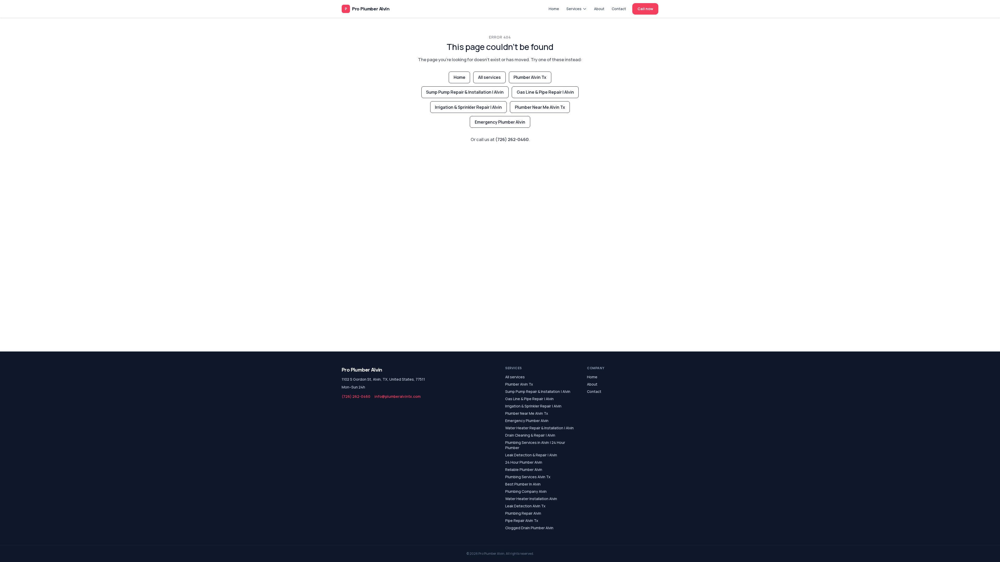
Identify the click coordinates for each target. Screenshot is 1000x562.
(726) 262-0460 (512, 139)
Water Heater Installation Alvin (531, 498)
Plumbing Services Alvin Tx (528, 476)
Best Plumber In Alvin (523, 484)
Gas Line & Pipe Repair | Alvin (545, 92)
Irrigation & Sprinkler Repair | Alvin (468, 107)
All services (489, 77)
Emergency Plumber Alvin (500, 122)
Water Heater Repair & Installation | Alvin (539, 427)
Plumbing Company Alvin (526, 491)
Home (554, 8)
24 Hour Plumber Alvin (523, 462)
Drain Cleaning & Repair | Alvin (530, 435)
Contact (619, 8)
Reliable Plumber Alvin (523, 469)
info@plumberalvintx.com (397, 396)
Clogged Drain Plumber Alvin (529, 527)
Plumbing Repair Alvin (523, 513)
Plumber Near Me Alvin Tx (540, 107)
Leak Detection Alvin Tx (525, 505)
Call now (645, 8)
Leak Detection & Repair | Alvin (531, 454)
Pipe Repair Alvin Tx (521, 520)
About (599, 8)
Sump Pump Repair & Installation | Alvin (465, 92)
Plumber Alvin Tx (530, 77)
